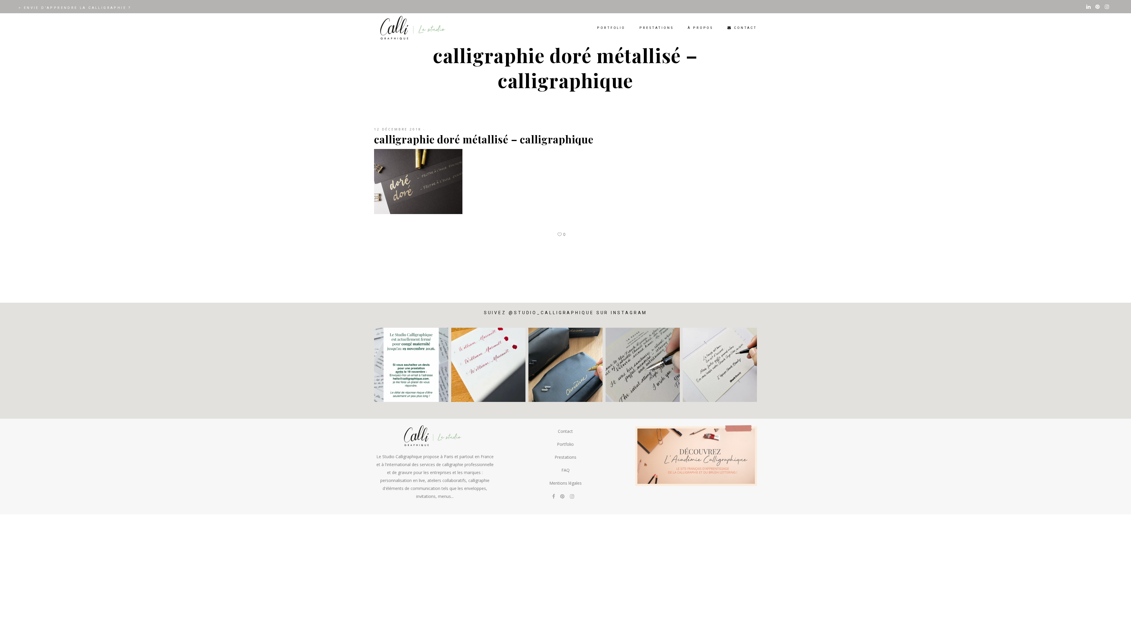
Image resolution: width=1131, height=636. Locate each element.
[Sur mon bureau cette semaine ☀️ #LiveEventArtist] (488, 365)
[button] (1118, 627)
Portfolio (565, 444)
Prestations (565, 457)
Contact (565, 431)
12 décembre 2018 (397, 129)
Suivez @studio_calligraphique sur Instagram (565, 312)
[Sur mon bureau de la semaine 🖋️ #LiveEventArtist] (643, 365)
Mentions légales (565, 483)
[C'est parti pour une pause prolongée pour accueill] (411, 365)
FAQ (565, 470)
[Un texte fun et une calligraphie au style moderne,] (720, 365)
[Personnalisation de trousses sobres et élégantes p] (565, 365)
